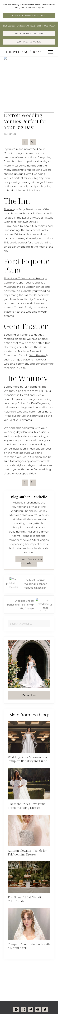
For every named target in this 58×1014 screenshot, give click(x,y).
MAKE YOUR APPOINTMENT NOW (29, 33)
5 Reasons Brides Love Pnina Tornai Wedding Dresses (27, 806)
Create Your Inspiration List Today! (29, 15)
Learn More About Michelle (32, 561)
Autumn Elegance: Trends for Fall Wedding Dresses (27, 852)
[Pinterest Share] (33, 142)
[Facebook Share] (25, 142)
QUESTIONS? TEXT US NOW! (29, 41)
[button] (51, 52)
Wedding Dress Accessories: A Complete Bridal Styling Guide (27, 759)
